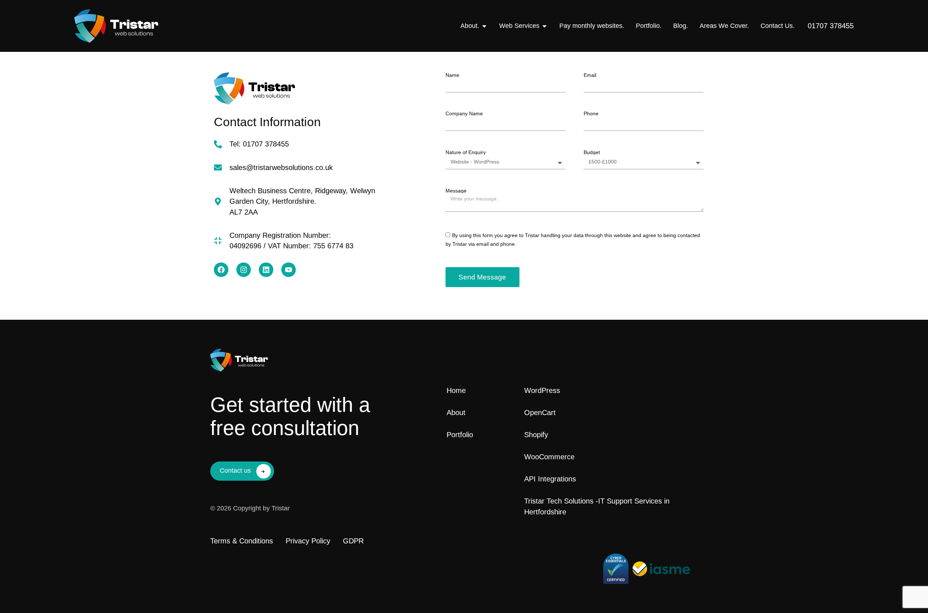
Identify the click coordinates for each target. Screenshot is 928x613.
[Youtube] (288, 269)
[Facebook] (221, 269)
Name (452, 75)
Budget (592, 152)
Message (456, 190)
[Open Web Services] (544, 26)
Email (590, 75)
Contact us (235, 470)
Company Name (464, 113)
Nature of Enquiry (466, 152)
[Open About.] (484, 26)
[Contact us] (263, 471)
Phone (591, 113)
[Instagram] (243, 269)
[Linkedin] (266, 269)
